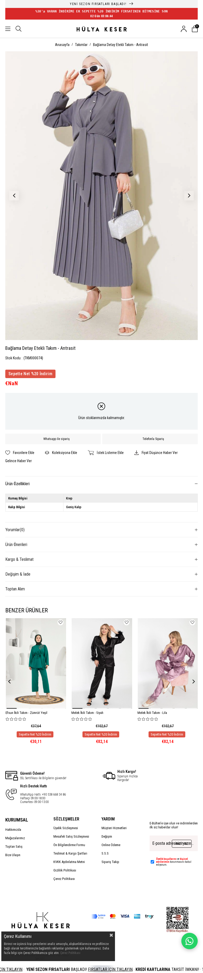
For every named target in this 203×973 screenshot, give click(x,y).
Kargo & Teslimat (19, 559)
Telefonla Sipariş (153, 439)
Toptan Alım (15, 588)
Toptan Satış (13, 846)
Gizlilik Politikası (64, 870)
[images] (40, 924)
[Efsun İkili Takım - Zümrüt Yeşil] (36, 663)
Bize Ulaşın (12, 855)
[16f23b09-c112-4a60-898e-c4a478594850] (177, 920)
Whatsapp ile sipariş (56, 439)
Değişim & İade (17, 574)
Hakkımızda (13, 830)
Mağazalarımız (15, 838)
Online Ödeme (111, 845)
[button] (12, 708)
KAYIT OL (182, 844)
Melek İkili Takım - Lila (152, 713)
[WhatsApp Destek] (189, 941)
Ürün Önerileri (16, 544)
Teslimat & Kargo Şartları (70, 853)
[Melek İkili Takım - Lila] (168, 663)
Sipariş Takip (110, 862)
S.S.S (105, 853)
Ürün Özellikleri (17, 483)
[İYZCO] (122, 916)
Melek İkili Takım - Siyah (87, 713)
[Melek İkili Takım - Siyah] (102, 663)
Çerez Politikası (64, 879)
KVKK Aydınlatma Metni (69, 862)
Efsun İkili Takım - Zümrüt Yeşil (26, 713)
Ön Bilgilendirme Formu (69, 845)
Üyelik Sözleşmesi (65, 828)
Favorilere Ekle (60, 622)
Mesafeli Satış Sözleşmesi (71, 836)
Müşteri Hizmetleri (114, 828)
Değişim (107, 836)
